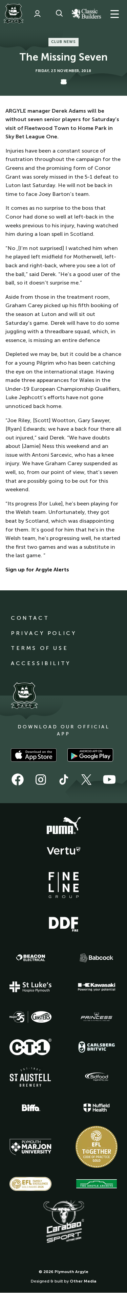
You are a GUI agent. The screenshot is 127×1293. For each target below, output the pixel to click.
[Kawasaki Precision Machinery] (97, 987)
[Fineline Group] (64, 885)
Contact (30, 618)
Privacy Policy (43, 633)
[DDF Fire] (64, 923)
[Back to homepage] (13, 13)
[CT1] (30, 1047)
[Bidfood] (97, 1077)
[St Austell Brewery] (30, 1077)
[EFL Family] (30, 1184)
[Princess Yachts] (97, 1017)
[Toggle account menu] (37, 13)
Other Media (83, 1281)
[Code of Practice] (97, 1147)
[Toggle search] (59, 13)
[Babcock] (97, 958)
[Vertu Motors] (64, 851)
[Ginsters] (30, 1017)
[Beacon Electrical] (30, 958)
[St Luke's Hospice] (30, 986)
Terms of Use (39, 648)
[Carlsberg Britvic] (97, 1047)
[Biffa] (30, 1108)
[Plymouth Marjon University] (30, 1147)
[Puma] (64, 826)
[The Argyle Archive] (97, 1183)
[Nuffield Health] (97, 1107)
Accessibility (41, 663)
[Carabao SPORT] (64, 1222)
